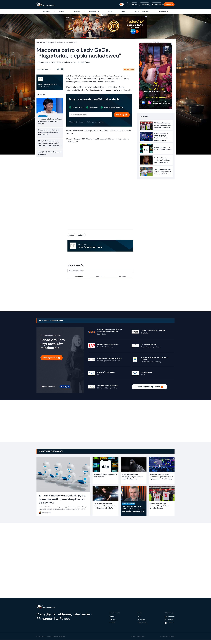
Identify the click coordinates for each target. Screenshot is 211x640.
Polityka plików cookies (167, 636)
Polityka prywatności (137, 636)
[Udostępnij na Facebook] (59, 69)
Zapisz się (120, 114)
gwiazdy (81, 235)
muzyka (72, 235)
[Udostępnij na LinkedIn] (62, 69)
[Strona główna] (45, 4)
